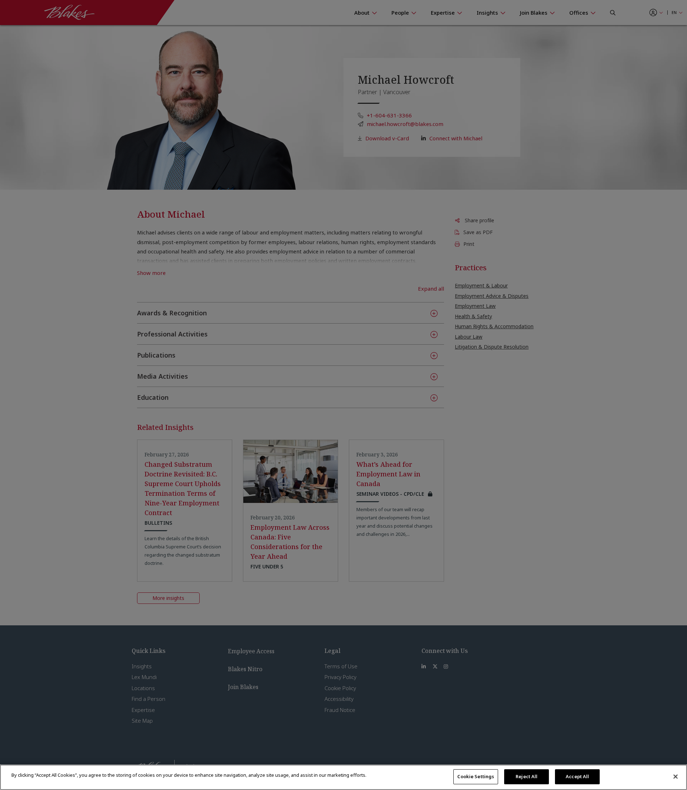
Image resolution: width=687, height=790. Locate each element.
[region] (343, 777)
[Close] (675, 776)
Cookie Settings (475, 776)
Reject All (526, 776)
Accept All (577, 776)
